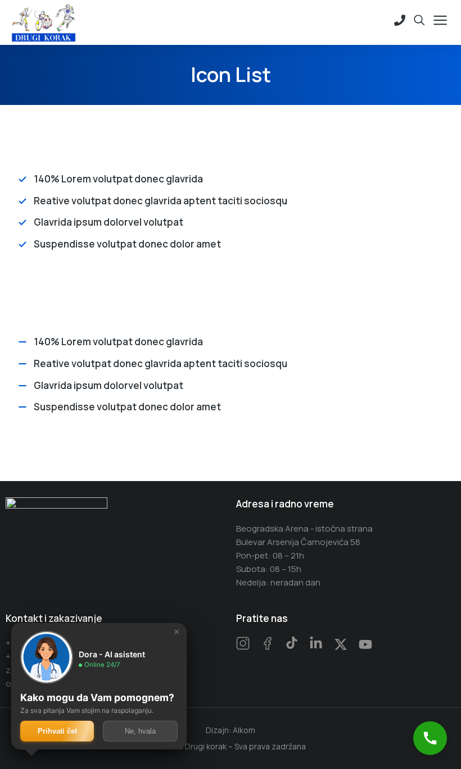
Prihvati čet (57, 731)
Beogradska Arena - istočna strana (304, 528)
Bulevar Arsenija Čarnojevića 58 (298, 542)
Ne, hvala (140, 731)
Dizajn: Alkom (230, 730)
